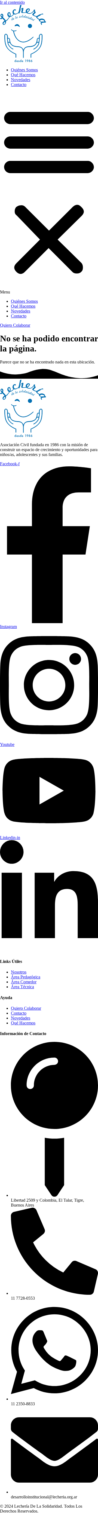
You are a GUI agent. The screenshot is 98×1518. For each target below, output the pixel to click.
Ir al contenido (12, 2)
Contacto (18, 84)
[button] (49, 193)
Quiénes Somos (24, 70)
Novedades (20, 79)
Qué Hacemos (23, 74)
